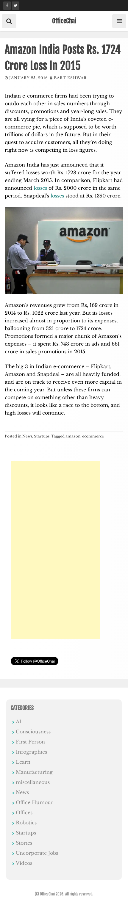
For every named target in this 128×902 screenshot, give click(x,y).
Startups (41, 436)
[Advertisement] (55, 550)
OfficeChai (64, 21)
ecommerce (93, 436)
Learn (23, 762)
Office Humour (34, 802)
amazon (72, 436)
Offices (24, 812)
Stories (24, 843)
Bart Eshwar (70, 78)
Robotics (26, 823)
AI (18, 721)
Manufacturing (34, 772)
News (27, 436)
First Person (30, 742)
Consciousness (33, 732)
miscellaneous (33, 782)
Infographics (31, 752)
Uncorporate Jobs (37, 853)
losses (40, 188)
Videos (24, 863)
